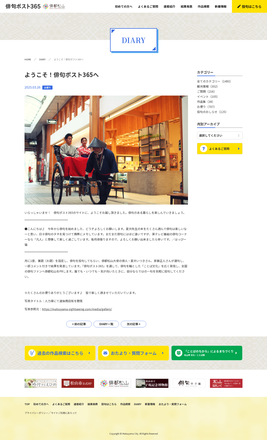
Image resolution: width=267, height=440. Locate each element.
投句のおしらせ (212, 112)
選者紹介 (169, 6)
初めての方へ (123, 6)
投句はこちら (252, 6)
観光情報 (208, 86)
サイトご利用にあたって (64, 413)
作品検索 (203, 6)
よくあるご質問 (148, 6)
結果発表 (186, 6)
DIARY (42, 59)
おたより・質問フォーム (134, 353)
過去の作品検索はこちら (60, 353)
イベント (208, 96)
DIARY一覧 (106, 324)
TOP (27, 404)
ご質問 (207, 91)
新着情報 (220, 6)
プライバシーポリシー (36, 413)
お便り (207, 106)
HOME (28, 59)
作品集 (206, 101)
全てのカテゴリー (215, 81)
